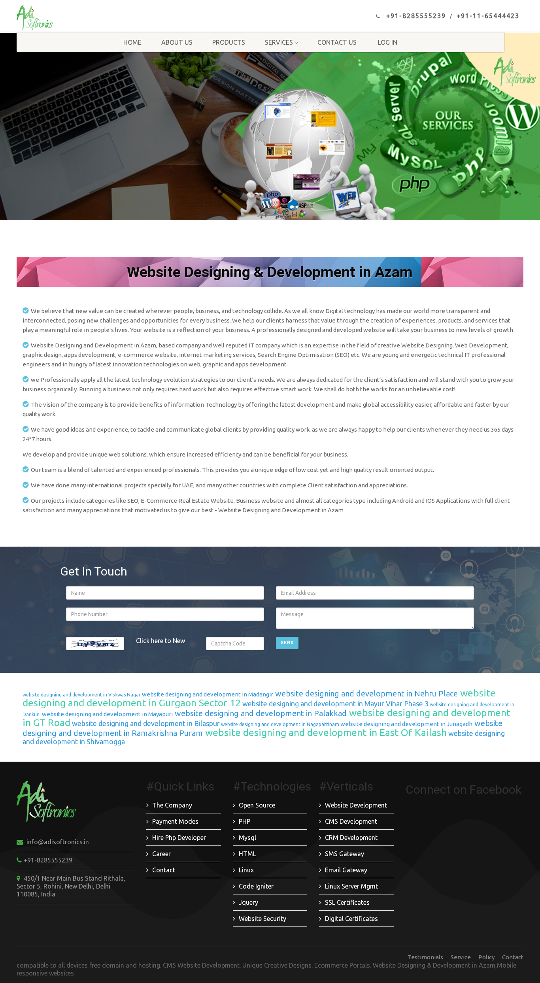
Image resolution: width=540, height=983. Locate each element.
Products (228, 42)
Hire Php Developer (179, 837)
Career (161, 853)
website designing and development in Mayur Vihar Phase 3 (335, 704)
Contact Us (337, 42)
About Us (177, 42)
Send (287, 642)
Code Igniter (256, 886)
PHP (244, 821)
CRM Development (351, 837)
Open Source (257, 805)
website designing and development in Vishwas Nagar (82, 694)
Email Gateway (346, 870)
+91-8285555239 (416, 15)
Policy (486, 957)
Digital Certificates (351, 918)
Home (132, 42)
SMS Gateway (344, 853)
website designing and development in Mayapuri (107, 714)
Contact (163, 870)
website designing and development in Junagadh (405, 724)
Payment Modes (175, 821)
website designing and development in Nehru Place (365, 693)
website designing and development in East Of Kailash (325, 732)
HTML (247, 853)
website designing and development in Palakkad (260, 713)
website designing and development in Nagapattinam (279, 724)
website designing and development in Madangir (207, 694)
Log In (387, 42)
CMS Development (351, 821)
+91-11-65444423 (488, 15)
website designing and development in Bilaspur (145, 723)
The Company (172, 805)
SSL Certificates (347, 902)
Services (279, 42)
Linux (246, 870)
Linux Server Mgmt (351, 886)
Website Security (262, 918)
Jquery (248, 902)
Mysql (247, 837)
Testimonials (425, 957)
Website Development (356, 805)
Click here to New (160, 640)
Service (461, 957)
